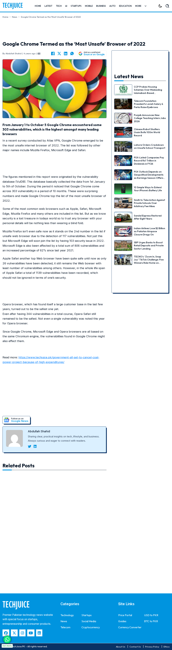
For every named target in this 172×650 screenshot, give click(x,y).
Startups (76, 6)
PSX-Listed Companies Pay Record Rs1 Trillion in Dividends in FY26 (149, 160)
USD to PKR (151, 615)
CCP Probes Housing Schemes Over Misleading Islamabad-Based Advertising (148, 91)
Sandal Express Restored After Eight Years (148, 217)
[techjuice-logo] (13, 6)
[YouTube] (30, 632)
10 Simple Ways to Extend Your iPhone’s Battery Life (148, 189)
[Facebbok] (6, 632)
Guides (122, 621)
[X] (59, 53)
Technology (67, 615)
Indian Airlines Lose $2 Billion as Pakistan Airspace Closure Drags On (149, 231)
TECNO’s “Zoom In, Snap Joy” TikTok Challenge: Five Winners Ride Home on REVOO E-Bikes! (149, 261)
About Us (120, 646)
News (14, 17)
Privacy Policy (152, 646)
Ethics (166, 646)
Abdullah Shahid (39, 431)
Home (38, 6)
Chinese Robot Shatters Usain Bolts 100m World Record (147, 132)
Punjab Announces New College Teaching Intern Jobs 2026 (150, 118)
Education (125, 6)
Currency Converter (129, 627)
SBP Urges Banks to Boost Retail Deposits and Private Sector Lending (149, 245)
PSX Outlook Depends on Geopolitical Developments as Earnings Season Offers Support (148, 176)
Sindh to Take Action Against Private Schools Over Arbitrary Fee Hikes (149, 203)
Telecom (65, 627)
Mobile (89, 6)
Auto (112, 6)
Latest (48, 6)
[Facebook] (52, 53)
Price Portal (125, 615)
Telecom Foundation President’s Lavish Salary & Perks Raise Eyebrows (148, 104)
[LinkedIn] (65, 53)
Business (101, 6)
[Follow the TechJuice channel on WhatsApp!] (7, 639)
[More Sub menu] (145, 6)
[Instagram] (22, 632)
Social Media (88, 621)
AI (66, 6)
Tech (59, 6)
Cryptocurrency (90, 627)
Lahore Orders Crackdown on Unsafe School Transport (149, 146)
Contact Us (135, 646)
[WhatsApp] (72, 53)
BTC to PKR (151, 621)
